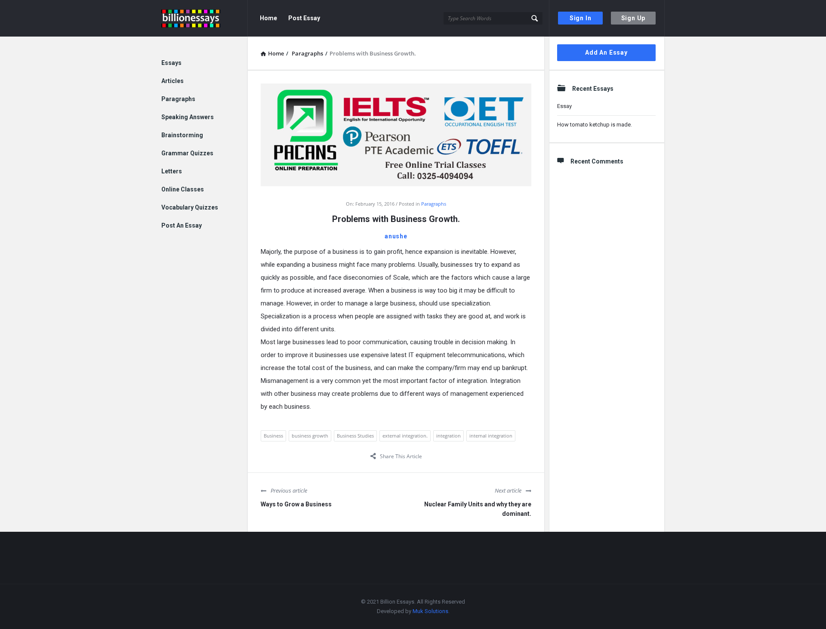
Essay (564, 106)
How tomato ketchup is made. (594, 124)
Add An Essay (606, 52)
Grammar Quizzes (187, 153)
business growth (310, 435)
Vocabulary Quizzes (189, 207)
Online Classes (182, 189)
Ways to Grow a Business (296, 504)
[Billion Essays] (204, 18)
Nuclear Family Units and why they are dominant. (477, 509)
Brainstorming (182, 135)
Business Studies (355, 435)
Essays (171, 62)
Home (268, 18)
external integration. (405, 435)
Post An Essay (181, 225)
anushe (396, 236)
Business (273, 435)
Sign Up (633, 18)
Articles (172, 80)
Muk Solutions (430, 611)
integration (448, 435)
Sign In (581, 18)
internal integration (490, 435)
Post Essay (304, 18)
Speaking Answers (187, 117)
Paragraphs (433, 203)
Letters (171, 171)
